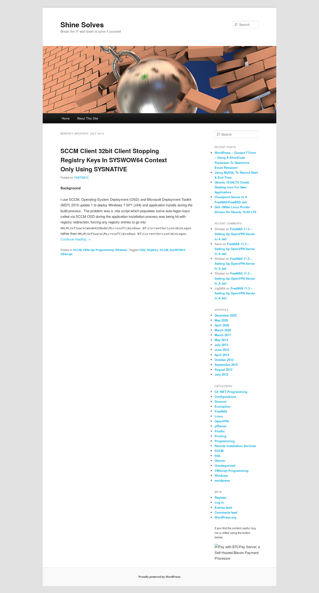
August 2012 (223, 369)
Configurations (225, 396)
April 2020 (222, 325)
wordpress (222, 480)
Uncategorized (225, 465)
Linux (219, 416)
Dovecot (220, 401)
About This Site (87, 118)
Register (221, 497)
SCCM (77, 250)
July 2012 (221, 374)
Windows (121, 250)
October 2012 (224, 359)
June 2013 (222, 349)
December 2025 (226, 315)
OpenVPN (222, 421)
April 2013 (222, 355)
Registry (152, 250)
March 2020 (223, 330)
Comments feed (226, 512)
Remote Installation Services (235, 446)
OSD (142, 250)
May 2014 (221, 340)
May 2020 (221, 320)
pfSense (220, 426)
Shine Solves (82, 24)
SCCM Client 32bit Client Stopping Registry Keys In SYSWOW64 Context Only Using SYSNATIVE (113, 159)
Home (66, 118)
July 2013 (221, 344)
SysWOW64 (177, 250)
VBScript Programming (98, 250)
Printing (220, 436)
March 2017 (223, 335)
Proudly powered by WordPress (159, 577)
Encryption (222, 406)
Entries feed (223, 507)
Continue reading (75, 238)
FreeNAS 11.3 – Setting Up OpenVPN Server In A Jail (235, 234)
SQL (218, 455)
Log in (219, 502)
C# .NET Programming (231, 391)
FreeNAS (221, 411)
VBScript (66, 254)
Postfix (220, 431)
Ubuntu (220, 460)
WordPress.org (225, 517)
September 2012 (226, 364)
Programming (225, 441)
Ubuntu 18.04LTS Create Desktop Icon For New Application (232, 187)
